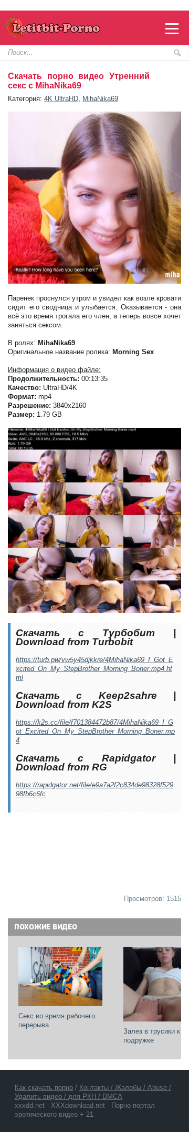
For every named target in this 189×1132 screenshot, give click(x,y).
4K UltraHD (61, 99)
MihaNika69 (100, 99)
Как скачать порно (44, 1087)
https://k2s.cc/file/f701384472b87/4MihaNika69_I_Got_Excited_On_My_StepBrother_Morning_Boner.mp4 (95, 731)
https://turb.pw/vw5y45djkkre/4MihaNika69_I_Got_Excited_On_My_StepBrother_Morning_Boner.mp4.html (94, 669)
